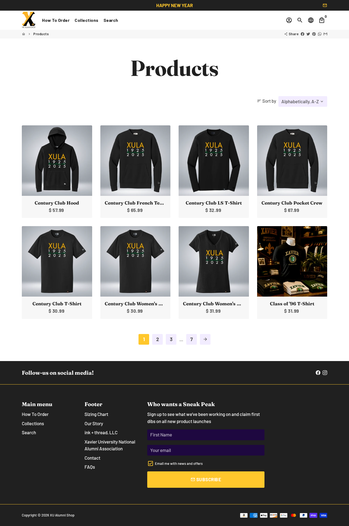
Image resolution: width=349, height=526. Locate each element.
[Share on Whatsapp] (319, 34)
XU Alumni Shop (62, 515)
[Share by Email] (325, 34)
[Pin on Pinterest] (314, 34)
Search (111, 20)
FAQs (90, 466)
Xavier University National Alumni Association (110, 445)
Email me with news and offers (179, 463)
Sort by (266, 101)
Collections (86, 20)
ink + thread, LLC (101, 432)
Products (41, 34)
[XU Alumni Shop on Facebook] (318, 372)
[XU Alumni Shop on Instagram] (325, 372)
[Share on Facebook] (302, 34)
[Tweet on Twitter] (308, 34)
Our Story (94, 423)
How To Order (56, 20)
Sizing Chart (96, 414)
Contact (92, 457)
